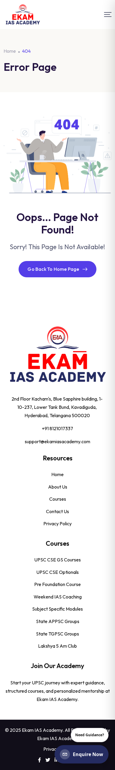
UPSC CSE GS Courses (57, 560)
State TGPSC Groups (57, 634)
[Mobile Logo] (23, 14)
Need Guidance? (89, 734)
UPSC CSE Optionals (57, 572)
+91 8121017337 (57, 428)
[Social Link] (39, 760)
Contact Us (57, 511)
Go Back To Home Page (53, 269)
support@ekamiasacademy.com (57, 441)
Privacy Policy (57, 523)
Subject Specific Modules (57, 609)
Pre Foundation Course (57, 584)
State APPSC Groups (57, 621)
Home (57, 474)
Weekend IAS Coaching (58, 597)
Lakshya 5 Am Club (57, 646)
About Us (57, 487)
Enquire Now (88, 754)
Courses (57, 499)
